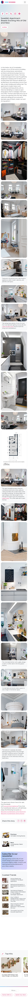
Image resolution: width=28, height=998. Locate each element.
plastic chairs (5, 498)
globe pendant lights (8, 326)
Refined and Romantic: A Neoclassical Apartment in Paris (17, 886)
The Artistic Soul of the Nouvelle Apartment (16, 911)
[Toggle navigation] (25, 2)
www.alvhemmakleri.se (11, 806)
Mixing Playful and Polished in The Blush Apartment (16, 880)
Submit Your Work (20, 995)
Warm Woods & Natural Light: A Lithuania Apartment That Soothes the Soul (17, 906)
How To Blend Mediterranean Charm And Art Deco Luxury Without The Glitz (17, 899)
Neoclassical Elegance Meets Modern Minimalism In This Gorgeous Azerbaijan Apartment (18, 892)
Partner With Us (7, 995)
